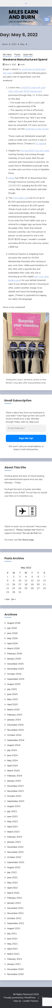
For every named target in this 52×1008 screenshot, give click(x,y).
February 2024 (14, 775)
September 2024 (15, 740)
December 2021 (15, 908)
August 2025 (13, 684)
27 (38, 588)
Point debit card (21, 197)
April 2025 (12, 704)
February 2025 (14, 714)
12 (32, 580)
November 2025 (15, 668)
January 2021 (14, 964)
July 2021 (12, 933)
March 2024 (13, 770)
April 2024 (12, 765)
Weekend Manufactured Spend (25, 59)
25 (26, 588)
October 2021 (14, 918)
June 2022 (12, 877)
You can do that (30, 533)
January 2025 (14, 719)
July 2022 (12, 872)
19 (32, 584)
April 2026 (12, 643)
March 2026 (13, 648)
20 (38, 584)
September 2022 (15, 862)
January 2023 (14, 841)
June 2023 (12, 816)
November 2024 (15, 729)
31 (19, 592)
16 (13, 584)
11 (26, 580)
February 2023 (14, 836)
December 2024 (15, 724)
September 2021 (15, 923)
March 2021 (13, 953)
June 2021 (12, 938)
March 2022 (13, 892)
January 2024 (14, 780)
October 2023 (14, 796)
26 (32, 588)
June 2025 (12, 694)
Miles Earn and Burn (23, 14)
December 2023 (15, 785)
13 (38, 580)
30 (13, 592)
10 (19, 580)
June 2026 (12, 633)
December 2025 (15, 663)
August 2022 (13, 867)
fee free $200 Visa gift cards (35, 150)
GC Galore (40, 143)
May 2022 (12, 882)
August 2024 (13, 745)
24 (19, 588)
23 (13, 588)
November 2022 (15, 852)
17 (19, 584)
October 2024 (14, 735)
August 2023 (13, 806)
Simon (11, 178)
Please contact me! (25, 529)
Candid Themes (30, 1000)
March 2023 (13, 831)
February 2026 (14, 653)
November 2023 (15, 791)
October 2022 (14, 857)
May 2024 (12, 760)
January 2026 (14, 658)
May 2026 (12, 638)
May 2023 (12, 821)
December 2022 (15, 846)
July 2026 (12, 628)
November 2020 (15, 974)
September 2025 (15, 679)
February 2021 (14, 959)
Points (17, 54)
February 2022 (14, 897)
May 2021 (12, 943)
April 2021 (12, 948)
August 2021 (13, 928)
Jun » (13, 599)
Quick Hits (28, 54)
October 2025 (14, 673)
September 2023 (15, 801)
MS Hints (7, 54)
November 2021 (15, 913)
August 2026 (13, 623)
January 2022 (14, 902)
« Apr (7, 599)
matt (22, 64)
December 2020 (15, 969)
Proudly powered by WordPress (20, 997)
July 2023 (12, 811)
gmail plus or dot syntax (37, 128)
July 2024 (12, 750)
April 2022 (12, 887)
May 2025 (12, 699)
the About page (26, 539)
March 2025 (13, 709)
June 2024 (12, 755)
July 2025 (12, 689)
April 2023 (12, 826)
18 (26, 584)
